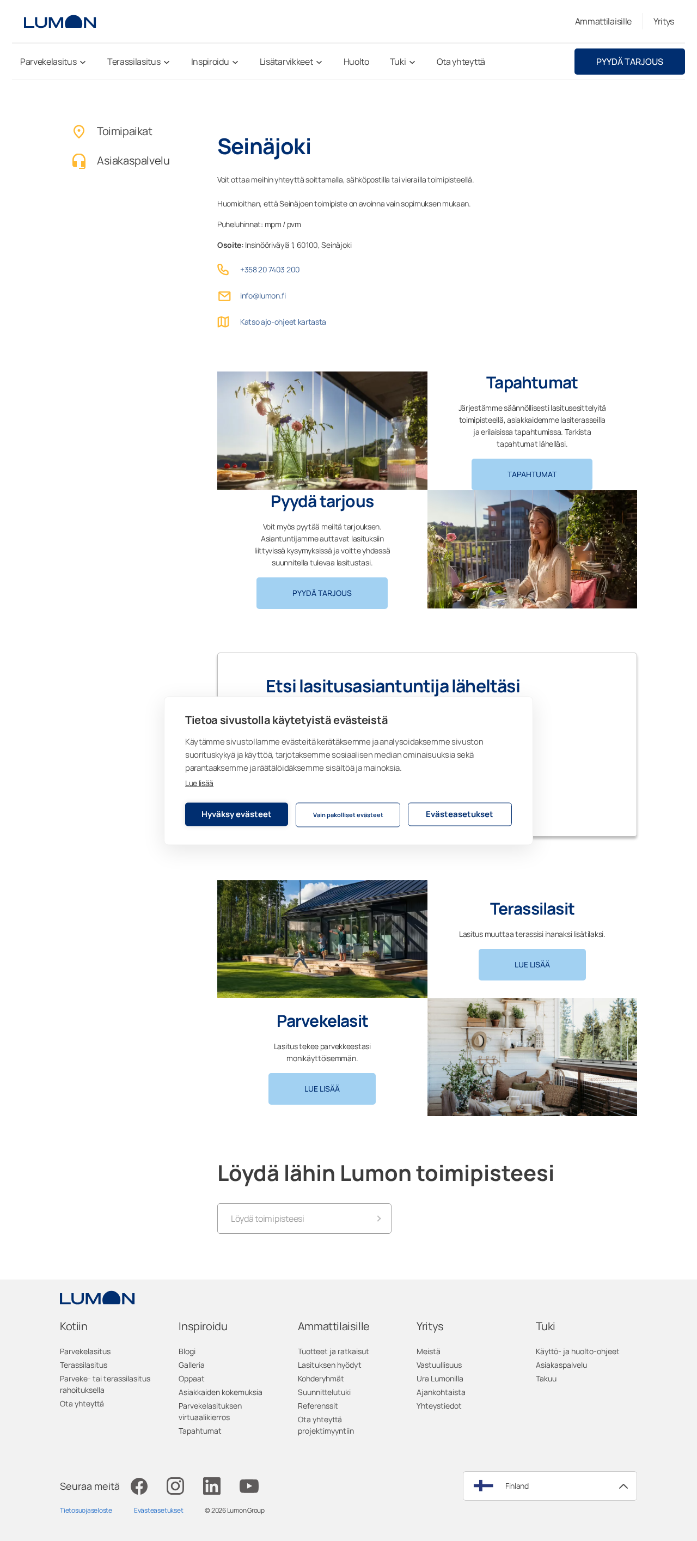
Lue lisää (199, 782)
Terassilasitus (83, 1365)
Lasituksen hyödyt (330, 1365)
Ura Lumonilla (440, 1378)
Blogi (187, 1351)
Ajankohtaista (441, 1392)
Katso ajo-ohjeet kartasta (283, 321)
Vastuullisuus (439, 1365)
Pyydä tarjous (629, 62)
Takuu (546, 1378)
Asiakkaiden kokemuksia (220, 1392)
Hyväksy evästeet (236, 814)
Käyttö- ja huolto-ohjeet (578, 1351)
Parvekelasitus (85, 1351)
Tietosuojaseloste (86, 1510)
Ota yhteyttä (82, 1403)
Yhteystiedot (439, 1405)
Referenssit (318, 1405)
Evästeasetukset (459, 814)
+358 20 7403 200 (270, 269)
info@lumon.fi (263, 295)
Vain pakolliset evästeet (348, 815)
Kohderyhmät (321, 1378)
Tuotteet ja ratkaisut (333, 1351)
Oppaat (192, 1378)
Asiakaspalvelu (561, 1365)
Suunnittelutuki (324, 1392)
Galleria (192, 1365)
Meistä (429, 1351)
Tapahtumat (532, 474)
